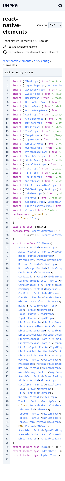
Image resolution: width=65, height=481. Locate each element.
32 (7, 210)
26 (7, 185)
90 (7, 451)
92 (7, 459)
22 (7, 168)
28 (7, 193)
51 (7, 289)
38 (7, 235)
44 (7, 260)
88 (7, 442)
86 (7, 434)
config (45, 61)
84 (7, 426)
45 (7, 264)
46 (7, 268)
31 (7, 206)
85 (7, 430)
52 (7, 293)
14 (7, 135)
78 (7, 401)
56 (7, 309)
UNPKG (10, 5)
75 (7, 388)
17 (7, 147)
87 (7, 438)
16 (7, 143)
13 (7, 131)
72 (7, 376)
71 (7, 372)
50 (7, 285)
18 (7, 152)
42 (7, 251)
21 (7, 164)
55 (7, 305)
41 (7, 247)
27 (7, 189)
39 (7, 239)
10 (7, 118)
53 (7, 297)
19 (7, 156)
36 (7, 226)
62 (7, 334)
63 (7, 339)
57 (7, 314)
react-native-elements (17, 61)
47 (7, 272)
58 (7, 318)
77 (7, 397)
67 (7, 355)
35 (7, 222)
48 (7, 276)
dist (36, 61)
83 (7, 422)
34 (7, 218)
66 (7, 351)
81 (7, 413)
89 (7, 447)
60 (7, 326)
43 (7, 255)
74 (7, 384)
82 (7, 417)
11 (7, 123)
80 (7, 409)
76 (7, 393)
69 (7, 363)
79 (7, 405)
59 (7, 322)
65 (7, 347)
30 (7, 201)
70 (7, 368)
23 (7, 172)
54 (7, 301)
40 (7, 243)
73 (7, 380)
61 (7, 330)
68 (7, 359)
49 (7, 280)
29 (7, 197)
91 (7, 455)
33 (7, 214)
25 (7, 181)
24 (7, 177)
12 (7, 127)
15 (7, 139)
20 (7, 160)
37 (7, 231)
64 (7, 343)
